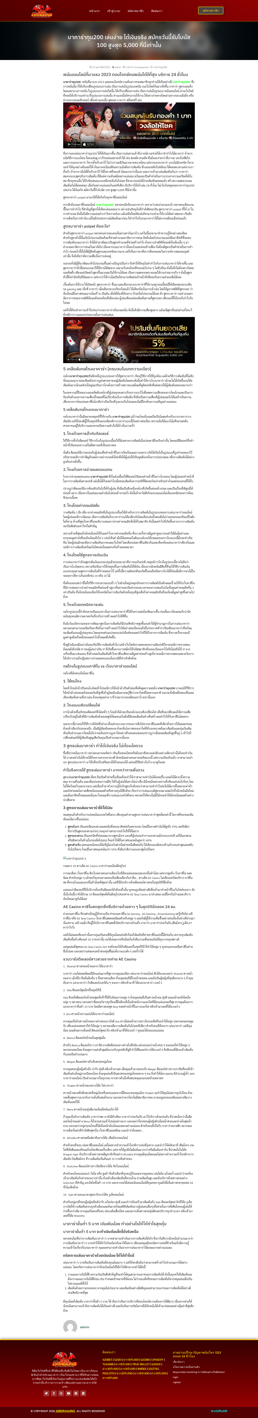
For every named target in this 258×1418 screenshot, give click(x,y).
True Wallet (141, 1364)
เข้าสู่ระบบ (113, 11)
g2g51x (156, 1364)
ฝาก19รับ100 (110, 1378)
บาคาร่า (129, 67)
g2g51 (117, 1359)
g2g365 (145, 1359)
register (177, 1382)
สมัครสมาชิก (136, 11)
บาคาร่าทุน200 (160, 67)
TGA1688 (107, 1364)
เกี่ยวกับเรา (179, 1362)
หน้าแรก (94, 11)
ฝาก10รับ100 (131, 1359)
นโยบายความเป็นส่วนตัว (186, 1367)
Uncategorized (141, 67)
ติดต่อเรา (156, 11)
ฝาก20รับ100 (110, 1369)
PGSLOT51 (108, 1373)
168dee (141, 1369)
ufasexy (158, 1359)
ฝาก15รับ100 (122, 1364)
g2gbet (107, 1359)
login (175, 1377)
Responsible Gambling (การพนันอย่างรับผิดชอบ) (198, 1372)
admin (118, 67)
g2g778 (153, 1369)
